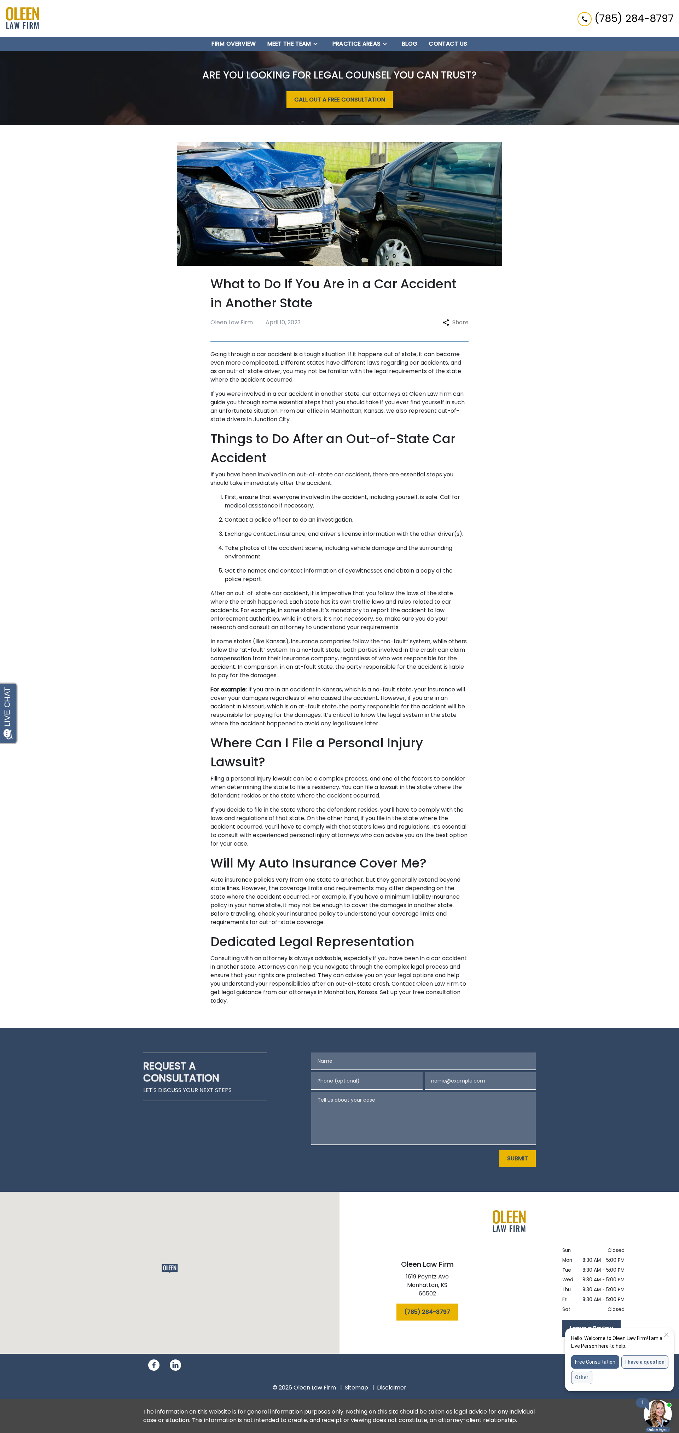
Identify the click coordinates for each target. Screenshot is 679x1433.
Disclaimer (391, 1387)
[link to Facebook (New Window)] (153, 1365)
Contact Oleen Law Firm (425, 984)
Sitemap (356, 1387)
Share (460, 322)
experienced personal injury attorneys (306, 835)
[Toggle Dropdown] (317, 44)
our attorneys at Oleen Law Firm (407, 394)
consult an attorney (276, 627)
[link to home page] (22, 18)
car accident (295, 394)
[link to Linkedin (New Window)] (175, 1365)
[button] (170, 1268)
